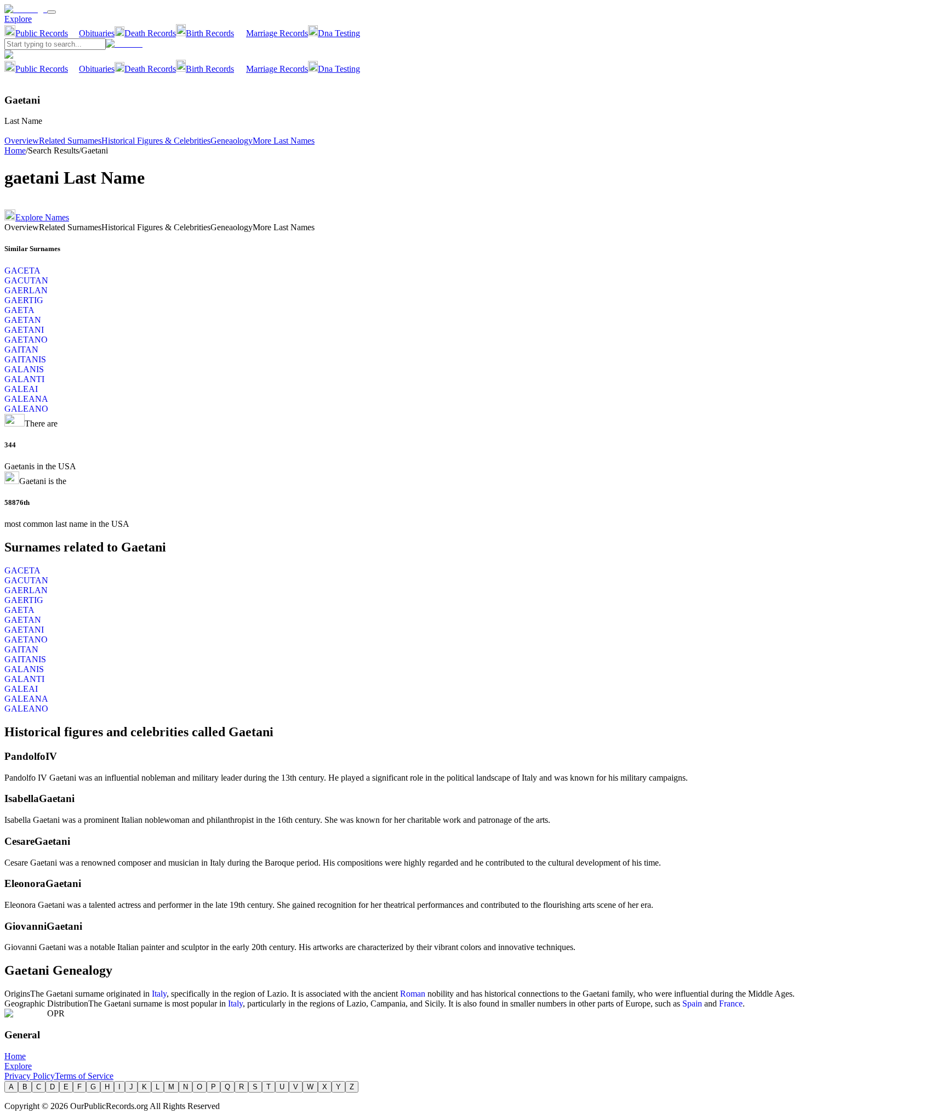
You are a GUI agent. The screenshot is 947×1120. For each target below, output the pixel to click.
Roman (412, 993)
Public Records (41, 33)
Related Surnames (70, 140)
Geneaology (231, 140)
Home (15, 150)
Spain (692, 1003)
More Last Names (284, 140)
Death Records (150, 33)
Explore (18, 19)
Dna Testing (339, 33)
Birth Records (210, 33)
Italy (159, 993)
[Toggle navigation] (51, 12)
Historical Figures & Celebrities (155, 140)
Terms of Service (84, 1076)
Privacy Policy (29, 1076)
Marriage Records (277, 33)
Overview (21, 140)
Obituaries (97, 33)
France (731, 1003)
